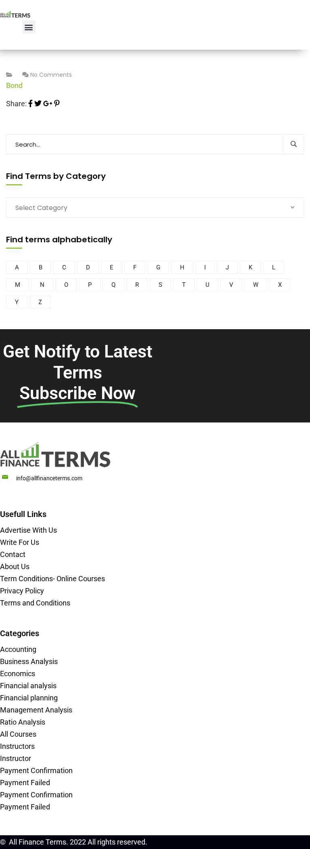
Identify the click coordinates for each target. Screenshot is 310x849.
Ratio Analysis (22, 722)
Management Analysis (36, 710)
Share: (16, 103)
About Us (14, 566)
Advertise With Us (28, 530)
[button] (29, 27)
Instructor (15, 758)
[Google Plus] (47, 103)
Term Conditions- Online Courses (52, 578)
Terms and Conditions (35, 603)
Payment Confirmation (36, 770)
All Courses (18, 734)
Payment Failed (25, 782)
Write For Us (19, 542)
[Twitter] (38, 103)
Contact (12, 554)
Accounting (18, 649)
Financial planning (29, 697)
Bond (14, 85)
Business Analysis (29, 661)
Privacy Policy (22, 590)
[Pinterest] (57, 103)
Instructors (17, 746)
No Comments (51, 75)
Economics (17, 673)
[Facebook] (30, 103)
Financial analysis (28, 685)
